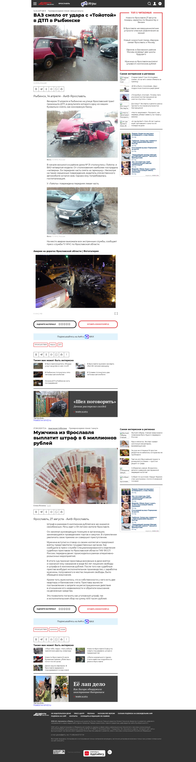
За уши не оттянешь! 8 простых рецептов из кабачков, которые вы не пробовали (146, 452)
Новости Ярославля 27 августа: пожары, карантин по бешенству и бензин (141, 20)
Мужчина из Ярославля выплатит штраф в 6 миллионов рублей (141, 62)
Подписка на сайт (58, 716)
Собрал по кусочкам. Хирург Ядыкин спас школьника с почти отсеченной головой (146, 479)
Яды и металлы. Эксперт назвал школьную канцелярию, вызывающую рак (144, 444)
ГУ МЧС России (40, 83)
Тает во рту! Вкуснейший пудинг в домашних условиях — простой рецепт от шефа (145, 461)
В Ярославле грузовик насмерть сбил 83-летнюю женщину (100, 365)
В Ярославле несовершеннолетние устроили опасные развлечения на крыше (141, 30)
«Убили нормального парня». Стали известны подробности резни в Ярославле (99, 659)
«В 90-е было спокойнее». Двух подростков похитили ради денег (145, 87)
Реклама (91, 713)
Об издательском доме (61, 713)
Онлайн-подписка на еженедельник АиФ (135, 713)
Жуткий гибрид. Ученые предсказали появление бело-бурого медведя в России (146, 435)
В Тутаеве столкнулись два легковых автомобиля (98, 373)
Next (112, 279)
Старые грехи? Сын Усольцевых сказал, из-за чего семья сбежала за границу (146, 79)
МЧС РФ (38, 314)
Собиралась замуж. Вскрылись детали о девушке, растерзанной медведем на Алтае (145, 470)
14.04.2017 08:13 (39, 11)
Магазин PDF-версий (106, 713)
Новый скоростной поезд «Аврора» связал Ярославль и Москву (141, 41)
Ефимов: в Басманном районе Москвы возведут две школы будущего (141, 52)
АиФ (49, 506)
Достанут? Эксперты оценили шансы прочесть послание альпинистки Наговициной (146, 106)
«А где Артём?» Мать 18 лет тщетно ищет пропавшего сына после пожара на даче (145, 123)
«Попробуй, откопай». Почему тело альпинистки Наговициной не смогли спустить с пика (146, 97)
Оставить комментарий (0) (98, 324)
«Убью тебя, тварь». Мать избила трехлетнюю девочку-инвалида (58, 650)
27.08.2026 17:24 (39, 428)
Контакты (73, 716)
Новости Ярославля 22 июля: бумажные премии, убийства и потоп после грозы (57, 659)
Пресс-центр (79, 713)
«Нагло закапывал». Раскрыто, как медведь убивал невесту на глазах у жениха (146, 114)
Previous (38, 279)
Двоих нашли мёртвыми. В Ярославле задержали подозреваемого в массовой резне (51, 669)
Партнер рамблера (74, 752)
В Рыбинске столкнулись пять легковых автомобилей (57, 373)
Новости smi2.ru (42, 420)
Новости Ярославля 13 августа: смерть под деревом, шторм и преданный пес (100, 651)
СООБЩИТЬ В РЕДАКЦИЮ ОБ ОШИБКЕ (95, 716)
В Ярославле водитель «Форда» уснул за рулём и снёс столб (58, 365)
